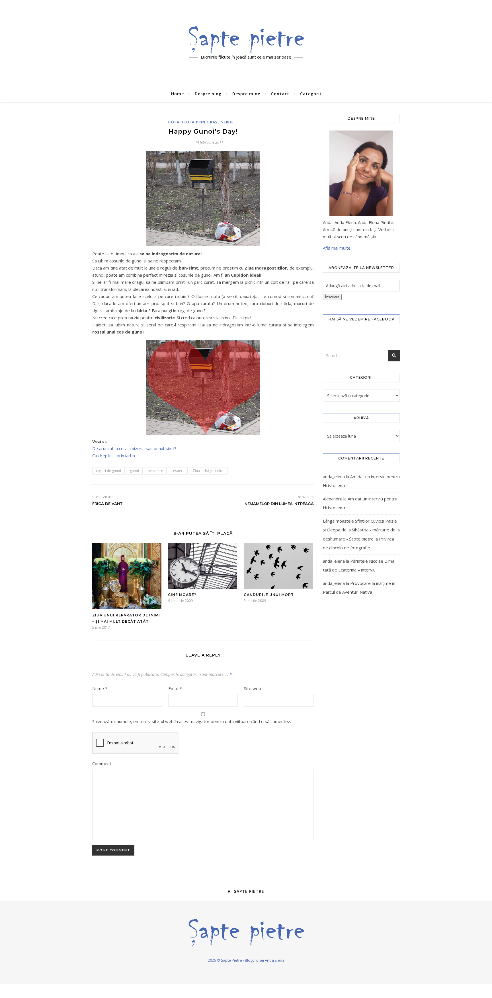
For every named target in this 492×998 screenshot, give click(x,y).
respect (178, 470)
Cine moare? (182, 595)
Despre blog (208, 93)
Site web (252, 688)
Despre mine (246, 93)
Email (175, 688)
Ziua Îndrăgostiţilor (208, 470)
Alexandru (332, 499)
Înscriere (332, 297)
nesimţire (155, 470)
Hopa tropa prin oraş (193, 122)
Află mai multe (336, 248)
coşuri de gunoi (108, 470)
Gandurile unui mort (269, 595)
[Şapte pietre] (246, 39)
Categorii (310, 93)
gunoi (134, 470)
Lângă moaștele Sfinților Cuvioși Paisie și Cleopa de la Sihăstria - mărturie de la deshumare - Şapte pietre (361, 530)
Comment (101, 763)
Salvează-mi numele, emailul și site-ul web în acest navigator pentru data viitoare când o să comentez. (191, 721)
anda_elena (334, 476)
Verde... (229, 122)
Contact (280, 93)
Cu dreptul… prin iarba (113, 455)
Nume (99, 688)
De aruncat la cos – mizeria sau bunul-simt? (134, 448)
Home (177, 93)
